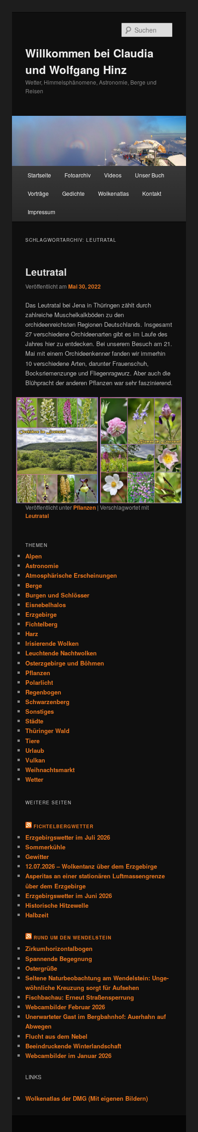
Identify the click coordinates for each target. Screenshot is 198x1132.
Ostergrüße (41, 954)
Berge (33, 572)
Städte (34, 708)
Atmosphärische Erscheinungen (71, 562)
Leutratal (46, 272)
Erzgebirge (41, 601)
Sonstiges (39, 698)
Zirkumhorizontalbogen (59, 935)
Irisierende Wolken (52, 630)
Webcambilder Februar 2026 (65, 994)
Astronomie (41, 552)
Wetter (34, 766)
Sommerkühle (45, 833)
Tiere (32, 727)
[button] (61, 443)
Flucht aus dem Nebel (56, 1022)
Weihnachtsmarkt (50, 756)
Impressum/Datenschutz (53, 1120)
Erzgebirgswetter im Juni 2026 (68, 882)
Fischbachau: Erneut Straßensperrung (79, 983)
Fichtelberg (41, 610)
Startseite (39, 175)
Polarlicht (39, 669)
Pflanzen (84, 494)
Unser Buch (149, 175)
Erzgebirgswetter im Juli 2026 (67, 823)
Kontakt (151, 193)
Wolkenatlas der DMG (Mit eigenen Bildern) (86, 1085)
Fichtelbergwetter (63, 813)
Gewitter (37, 843)
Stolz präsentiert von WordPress (134, 1120)
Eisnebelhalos (45, 591)
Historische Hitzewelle (56, 891)
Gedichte (73, 193)
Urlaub (34, 737)
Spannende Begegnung (58, 945)
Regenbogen (43, 678)
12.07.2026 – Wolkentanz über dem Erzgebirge (91, 853)
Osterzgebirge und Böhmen (64, 649)
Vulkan (35, 746)
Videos (113, 175)
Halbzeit (36, 901)
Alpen (33, 542)
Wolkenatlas (113, 193)
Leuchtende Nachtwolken (61, 640)
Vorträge (38, 193)
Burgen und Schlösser (57, 581)
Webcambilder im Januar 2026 (68, 1042)
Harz (31, 620)
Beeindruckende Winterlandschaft (73, 1032)
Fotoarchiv (77, 175)
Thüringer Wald (47, 717)
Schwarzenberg (47, 688)
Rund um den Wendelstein (72, 925)
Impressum (41, 212)
